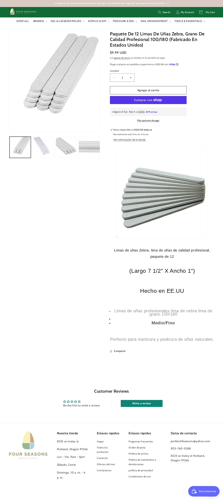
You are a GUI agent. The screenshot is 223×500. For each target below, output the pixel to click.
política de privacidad (141, 470)
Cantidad (114, 70)
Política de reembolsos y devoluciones (142, 462)
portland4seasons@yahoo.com (190, 441)
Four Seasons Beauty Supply (103, 497)
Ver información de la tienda (129, 139)
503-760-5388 (181, 448)
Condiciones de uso (140, 476)
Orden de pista (137, 447)
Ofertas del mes (106, 464)
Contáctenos (104, 470)
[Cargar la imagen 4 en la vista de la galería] (89, 147)
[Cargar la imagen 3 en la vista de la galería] (66, 147)
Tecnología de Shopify (134, 497)
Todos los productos (103, 449)
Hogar (100, 441)
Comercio (102, 458)
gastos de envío (122, 57)
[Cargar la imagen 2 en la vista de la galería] (43, 147)
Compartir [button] (120, 351)
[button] (164, 12)
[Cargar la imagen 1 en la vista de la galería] (20, 147)
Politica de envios (138, 453)
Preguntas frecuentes (141, 441)
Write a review (141, 403)
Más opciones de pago (148, 120)
